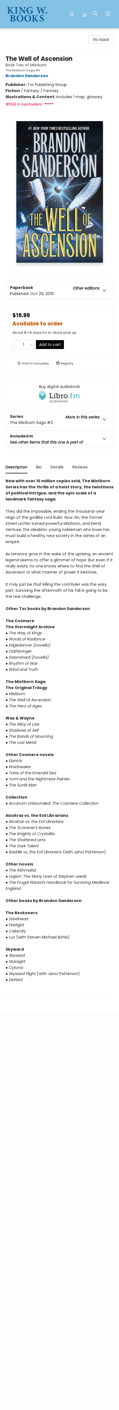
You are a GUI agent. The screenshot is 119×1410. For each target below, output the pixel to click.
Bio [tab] (39, 467)
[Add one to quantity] (30, 345)
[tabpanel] (59, 739)
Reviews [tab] (80, 467)
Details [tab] (57, 467)
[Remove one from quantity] (16, 345)
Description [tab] (16, 467)
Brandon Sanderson (27, 76)
